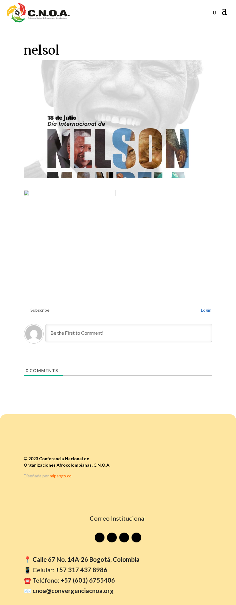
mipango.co (61, 475)
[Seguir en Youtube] (99, 537)
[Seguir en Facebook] (112, 537)
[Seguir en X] (136, 537)
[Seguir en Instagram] (124, 537)
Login (205, 310)
